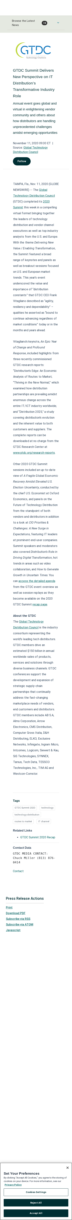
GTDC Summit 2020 (25, 807)
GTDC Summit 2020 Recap (37, 837)
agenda (50, 581)
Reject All (36, 1202)
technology (47, 807)
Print (9, 907)
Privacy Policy (13, 1184)
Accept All (36, 1213)
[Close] (68, 1168)
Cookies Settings (36, 1192)
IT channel (43, 821)
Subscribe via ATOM (19, 924)
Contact (18, 871)
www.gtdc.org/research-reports (34, 452)
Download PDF (15, 913)
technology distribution (27, 814)
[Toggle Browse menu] (58, 22)
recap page (39, 604)
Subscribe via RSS (18, 919)
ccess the (27, 581)
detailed (39, 581)
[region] (36, 1191)
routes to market (23, 821)
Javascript (13, 930)
